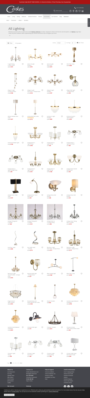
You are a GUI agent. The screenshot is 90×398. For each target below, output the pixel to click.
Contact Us (89, 22)
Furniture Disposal (68, 379)
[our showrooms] (73, 11)
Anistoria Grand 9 (71, 117)
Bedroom (24, 16)
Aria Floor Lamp (11, 247)
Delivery (66, 377)
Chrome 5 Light (50, 354)
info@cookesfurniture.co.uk (32, 372)
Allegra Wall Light (71, 90)
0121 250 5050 (80, 7)
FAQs (46, 379)
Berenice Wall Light (32, 274)
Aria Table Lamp (31, 248)
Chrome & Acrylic (73, 328)
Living (13, 16)
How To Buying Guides (69, 372)
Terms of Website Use (50, 373)
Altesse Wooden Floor (13, 117)
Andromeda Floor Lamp (33, 116)
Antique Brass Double (72, 169)
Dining (18, 16)
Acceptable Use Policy (50, 377)
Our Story (9, 373)
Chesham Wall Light (32, 327)
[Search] (54, 11)
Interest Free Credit (68, 373)
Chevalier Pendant (51, 327)
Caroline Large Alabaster (72, 301)
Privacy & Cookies (49, 375)
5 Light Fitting (11, 64)
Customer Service (68, 382)
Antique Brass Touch (32, 195)
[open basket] (83, 11)
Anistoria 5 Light (51, 117)
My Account (10, 386)
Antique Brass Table (12, 195)
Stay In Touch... (29, 380)
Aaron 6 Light (50, 64)
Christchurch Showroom (31, 377)
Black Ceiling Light (51, 273)
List (83, 42)
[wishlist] (80, 11)
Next (21, 363)
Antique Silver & (51, 221)
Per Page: (69, 42)
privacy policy (15, 391)
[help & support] (70, 11)
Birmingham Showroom (31, 373)
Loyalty (9, 382)
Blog (61, 16)
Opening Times (10, 375)
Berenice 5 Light (72, 248)
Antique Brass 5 (12, 169)
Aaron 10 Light (30, 64)
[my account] (76, 11)
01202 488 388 (29, 379)
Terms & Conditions (49, 372)
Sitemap (28, 386)
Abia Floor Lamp (70, 64)
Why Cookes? (10, 377)
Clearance (66, 16)
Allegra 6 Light (33, 90)
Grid (79, 42)
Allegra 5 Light (12, 90)
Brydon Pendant (51, 301)
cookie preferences (53, 391)
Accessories (47, 16)
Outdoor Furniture (32, 16)
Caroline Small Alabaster (14, 328)
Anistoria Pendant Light (13, 142)
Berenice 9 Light (14, 275)
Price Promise (10, 379)
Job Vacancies (10, 380)
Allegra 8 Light (50, 90)
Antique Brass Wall (51, 195)
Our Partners (55, 16)
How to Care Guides (68, 380)
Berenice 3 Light (53, 248)
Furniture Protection (68, 375)
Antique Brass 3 (31, 143)
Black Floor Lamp (71, 273)
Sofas (8, 16)
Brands (40, 16)
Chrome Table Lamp (71, 354)
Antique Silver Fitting (72, 221)
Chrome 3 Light (11, 354)
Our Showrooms (11, 372)
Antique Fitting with (12, 221)
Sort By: (54, 42)
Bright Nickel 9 (11, 301)
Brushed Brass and (33, 301)
